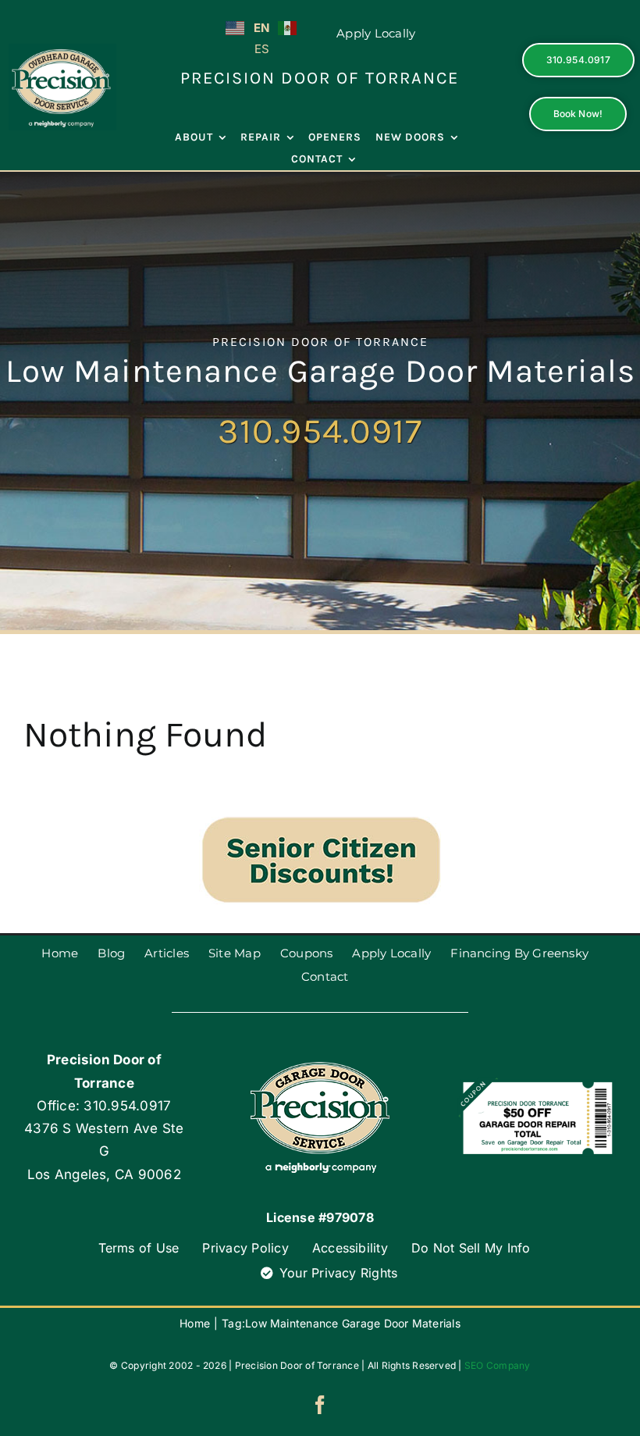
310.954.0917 (320, 431)
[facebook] (320, 1404)
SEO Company (497, 1365)
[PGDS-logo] (62, 50)
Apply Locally (375, 33)
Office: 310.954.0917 (104, 1106)
